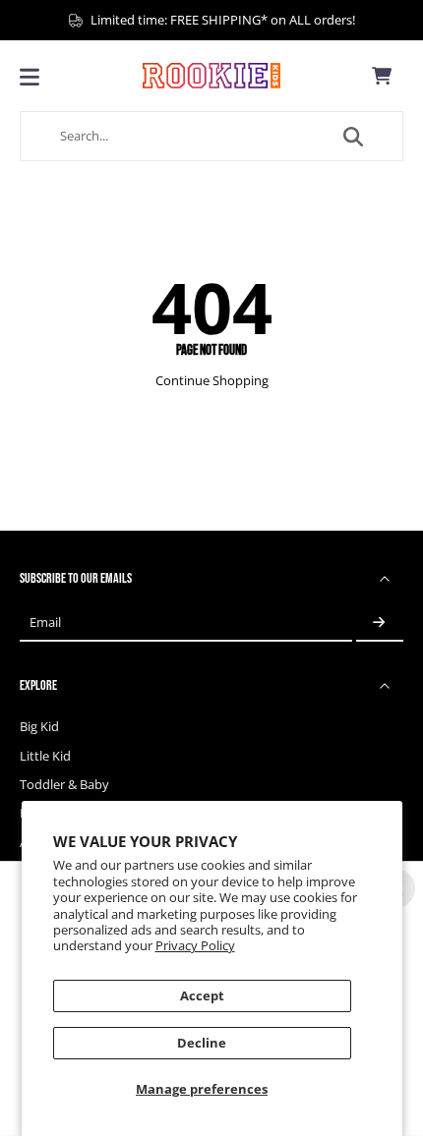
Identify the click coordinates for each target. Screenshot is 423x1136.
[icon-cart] (381, 75)
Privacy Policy (195, 945)
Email (45, 622)
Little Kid (45, 756)
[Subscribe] (379, 622)
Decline (201, 1043)
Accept (202, 996)
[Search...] (353, 136)
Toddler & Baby (64, 784)
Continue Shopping (212, 380)
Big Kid (39, 726)
